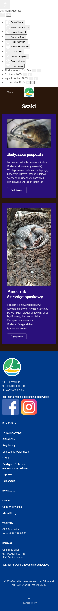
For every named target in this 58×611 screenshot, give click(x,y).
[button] (7, 91)
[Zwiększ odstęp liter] (32, 82)
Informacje (9, 423)
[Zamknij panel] (8, 15)
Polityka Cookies (12, 432)
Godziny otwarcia (12, 506)
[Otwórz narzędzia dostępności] (5, 4)
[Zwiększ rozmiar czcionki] (30, 74)
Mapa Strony (9, 513)
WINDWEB (41, 585)
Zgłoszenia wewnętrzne (15, 451)
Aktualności (8, 439)
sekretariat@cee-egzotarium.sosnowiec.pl (26, 396)
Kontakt (7, 543)
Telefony (7, 523)
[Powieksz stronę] (39, 70)
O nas (5, 458)
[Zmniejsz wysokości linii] (31, 78)
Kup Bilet (7, 474)
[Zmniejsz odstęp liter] (28, 82)
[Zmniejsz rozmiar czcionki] (25, 74)
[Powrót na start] (29, 91)
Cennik (6, 500)
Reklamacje (8, 480)
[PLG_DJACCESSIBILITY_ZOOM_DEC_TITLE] (34, 70)
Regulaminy (8, 445)
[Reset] (2, 15)
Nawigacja (8, 491)
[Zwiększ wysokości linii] (36, 78)
